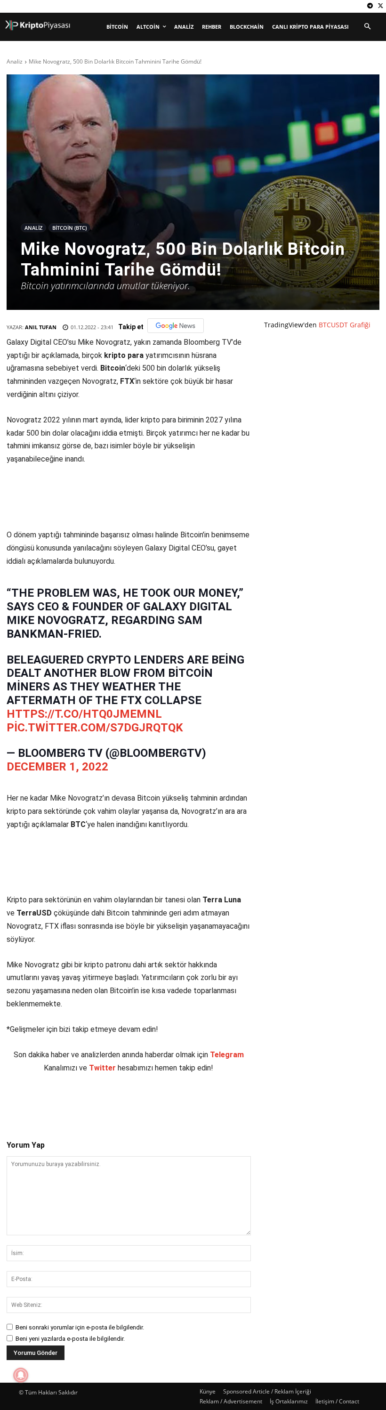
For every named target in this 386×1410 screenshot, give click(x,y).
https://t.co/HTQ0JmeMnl (84, 714)
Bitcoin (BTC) (69, 227)
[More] (182, 1102)
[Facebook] (73, 1102)
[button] (367, 27)
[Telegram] (369, 6)
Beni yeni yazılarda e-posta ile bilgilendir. (70, 1338)
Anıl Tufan (40, 327)
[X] (380, 6)
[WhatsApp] (138, 1102)
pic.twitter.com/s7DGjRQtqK (95, 727)
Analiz (15, 61)
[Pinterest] (116, 1102)
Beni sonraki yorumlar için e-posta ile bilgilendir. (80, 1327)
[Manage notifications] (20, 1375)
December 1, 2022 (57, 766)
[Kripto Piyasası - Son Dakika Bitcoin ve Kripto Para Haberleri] (38, 25)
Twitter (102, 1067)
